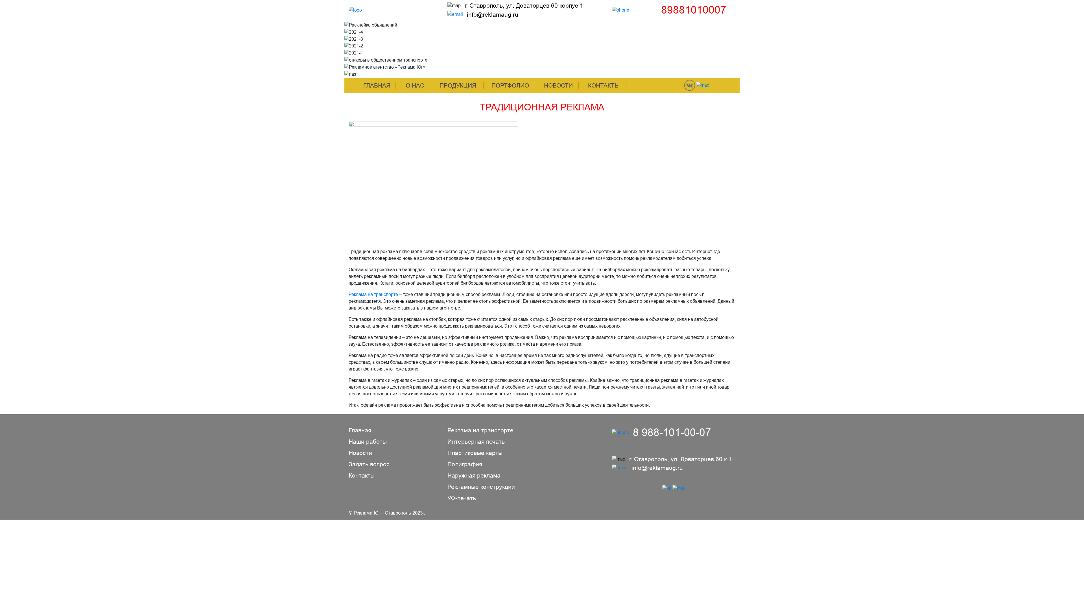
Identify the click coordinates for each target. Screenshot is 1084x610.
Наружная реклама (474, 475)
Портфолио (510, 85)
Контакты (604, 85)
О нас (415, 85)
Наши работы (368, 441)
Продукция (458, 85)
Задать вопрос (369, 464)
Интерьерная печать (476, 441)
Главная (376, 85)
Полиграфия (464, 464)
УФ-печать (461, 498)
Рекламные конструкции (481, 486)
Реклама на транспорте (373, 294)
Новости (558, 85)
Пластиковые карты (474, 453)
